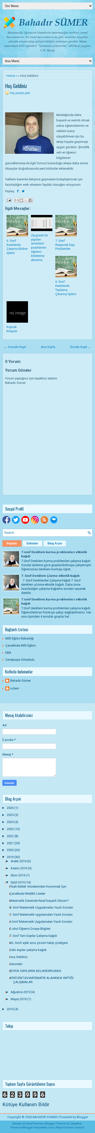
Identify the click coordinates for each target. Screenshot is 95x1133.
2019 (10, 857)
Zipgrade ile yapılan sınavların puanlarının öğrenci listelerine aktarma (39, 247)
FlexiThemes (34, 1123)
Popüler (12, 543)
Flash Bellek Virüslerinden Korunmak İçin (38, 886)
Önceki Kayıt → (80, 347)
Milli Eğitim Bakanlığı (19, 638)
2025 (10, 815)
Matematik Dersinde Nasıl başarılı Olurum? (39, 900)
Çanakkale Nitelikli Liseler (27, 893)
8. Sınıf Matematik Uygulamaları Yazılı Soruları (41, 907)
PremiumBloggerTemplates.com (32, 1127)
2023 (10, 829)
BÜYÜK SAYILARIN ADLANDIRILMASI (35, 971)
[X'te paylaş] (25, 200)
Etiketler (32, 543)
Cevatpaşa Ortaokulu (20, 659)
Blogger (82, 1117)
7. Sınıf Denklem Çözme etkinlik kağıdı (50, 576)
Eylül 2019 (18, 882)
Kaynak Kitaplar (12, 329)
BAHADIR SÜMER (45, 1117)
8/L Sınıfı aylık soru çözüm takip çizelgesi (39, 943)
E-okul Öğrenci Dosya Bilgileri (30, 928)
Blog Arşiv (55, 543)
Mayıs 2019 (19, 999)
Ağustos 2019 (21, 992)
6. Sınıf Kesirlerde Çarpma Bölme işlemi (17, 247)
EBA (8, 652)
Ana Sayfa (48, 347)
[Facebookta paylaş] (18, 191)
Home (11, 75)
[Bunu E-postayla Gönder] (16, 200)
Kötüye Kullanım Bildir (25, 1104)
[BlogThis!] (21, 200)
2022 (10, 836)
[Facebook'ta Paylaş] (30, 200)
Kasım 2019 (19, 868)
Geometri (16, 964)
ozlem (14, 688)
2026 (10, 808)
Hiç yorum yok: (20, 93)
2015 (10, 1009)
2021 (10, 843)
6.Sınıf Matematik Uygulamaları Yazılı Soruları (41, 921)
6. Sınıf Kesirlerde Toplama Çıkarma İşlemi (65, 288)
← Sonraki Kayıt (15, 347)
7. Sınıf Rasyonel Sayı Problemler (65, 245)
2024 (10, 822)
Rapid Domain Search (70, 1127)
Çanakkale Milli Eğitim (20, 645)
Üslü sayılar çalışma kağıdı (28, 950)
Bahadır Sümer (20, 680)
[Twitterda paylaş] (23, 191)
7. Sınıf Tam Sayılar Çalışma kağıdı (33, 936)
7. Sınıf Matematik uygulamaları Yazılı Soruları (41, 914)
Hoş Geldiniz (16, 85)
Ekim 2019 (18, 875)
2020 (10, 850)
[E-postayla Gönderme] (8, 200)
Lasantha (75, 1123)
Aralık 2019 (19, 861)
